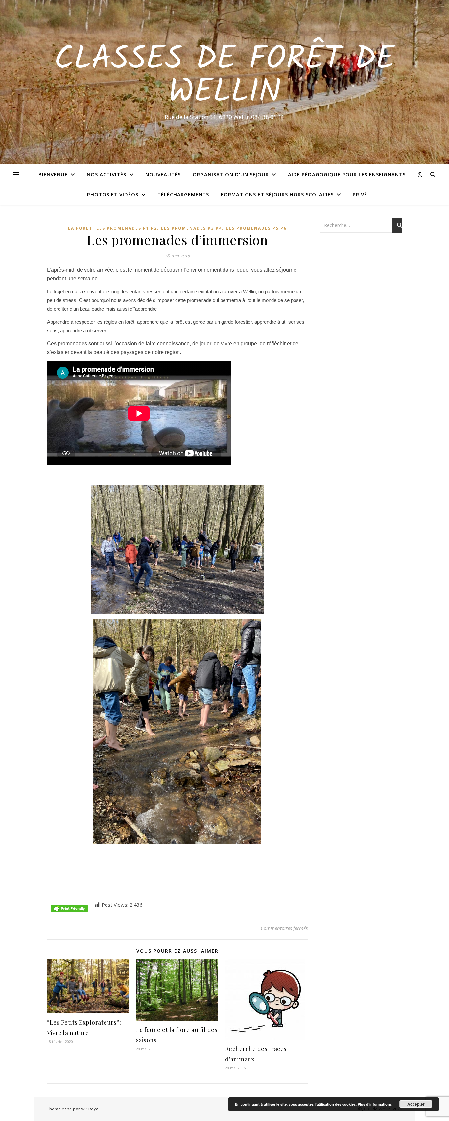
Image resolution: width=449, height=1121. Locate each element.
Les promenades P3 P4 (191, 228)
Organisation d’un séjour (231, 174)
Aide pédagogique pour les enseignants (347, 174)
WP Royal (90, 1109)
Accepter (416, 1104)
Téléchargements (183, 194)
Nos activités (106, 174)
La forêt (80, 228)
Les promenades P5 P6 (256, 228)
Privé (360, 194)
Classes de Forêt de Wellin (224, 76)
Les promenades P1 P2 (126, 228)
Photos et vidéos (112, 194)
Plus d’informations (375, 1104)
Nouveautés (163, 174)
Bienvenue (53, 174)
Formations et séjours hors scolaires (277, 194)
